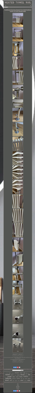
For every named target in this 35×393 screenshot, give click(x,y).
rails (13, 376)
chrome (22, 374)
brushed (16, 380)
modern (29, 378)
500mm (19, 380)
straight (9, 376)
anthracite (14, 378)
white (24, 372)
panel (22, 380)
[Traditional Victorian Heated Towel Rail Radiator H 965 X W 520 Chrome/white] (18, 20)
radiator (25, 376)
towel (7, 380)
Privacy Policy (17, 386)
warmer (18, 378)
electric (12, 374)
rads (21, 378)
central (25, 380)
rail (11, 380)
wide (26, 378)
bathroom (8, 378)
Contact (18, 385)
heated (8, 374)
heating (20, 376)
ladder (28, 380)
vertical (17, 376)
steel (23, 378)
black (21, 372)
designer (17, 372)
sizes (13, 380)
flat (29, 374)
